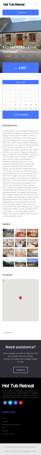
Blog (3, 428)
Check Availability (21, 114)
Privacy (20, 451)
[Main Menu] (36, 4)
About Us (5, 431)
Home (4, 418)
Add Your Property (8, 434)
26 (15, 105)
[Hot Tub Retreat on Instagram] (15, 403)
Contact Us (20, 370)
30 (36, 105)
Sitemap (26, 451)
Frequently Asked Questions (11, 424)
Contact (33, 451)
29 (31, 105)
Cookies (13, 451)
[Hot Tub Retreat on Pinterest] (21, 403)
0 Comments (8, 332)
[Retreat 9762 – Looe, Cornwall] (8, 233)
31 (5, 109)
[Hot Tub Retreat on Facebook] (5, 403)
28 (25, 105)
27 (20, 105)
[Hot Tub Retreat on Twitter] (10, 403)
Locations (5, 421)
